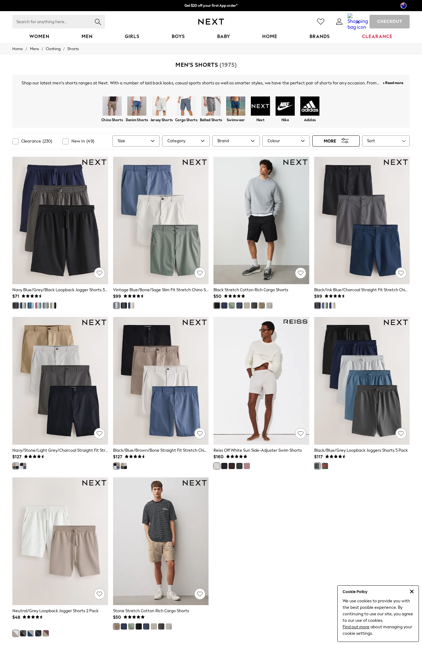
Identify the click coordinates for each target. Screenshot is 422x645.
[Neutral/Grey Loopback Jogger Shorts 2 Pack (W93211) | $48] (60, 541)
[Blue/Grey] (30, 633)
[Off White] (217, 466)
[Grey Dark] (254, 305)
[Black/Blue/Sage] (325, 305)
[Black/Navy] (38, 633)
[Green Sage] (232, 305)
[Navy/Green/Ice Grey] (23, 305)
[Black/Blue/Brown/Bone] (23, 466)
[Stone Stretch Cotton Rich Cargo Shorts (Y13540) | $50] (161, 541)
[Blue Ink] (224, 305)
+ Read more (393, 82)
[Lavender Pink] (247, 466)
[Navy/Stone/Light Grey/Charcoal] (16, 466)
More (330, 140)
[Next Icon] (211, 22)
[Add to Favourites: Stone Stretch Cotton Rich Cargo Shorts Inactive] (200, 594)
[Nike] (285, 106)
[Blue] (30, 305)
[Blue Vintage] (239, 305)
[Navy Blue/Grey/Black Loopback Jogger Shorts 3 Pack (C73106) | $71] (60, 220)
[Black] (217, 305)
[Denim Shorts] (136, 106)
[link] (339, 21)
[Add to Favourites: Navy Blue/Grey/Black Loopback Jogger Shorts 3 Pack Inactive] (99, 273)
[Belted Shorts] (211, 106)
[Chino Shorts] (112, 106)
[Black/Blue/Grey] (317, 466)
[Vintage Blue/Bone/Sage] (116, 305)
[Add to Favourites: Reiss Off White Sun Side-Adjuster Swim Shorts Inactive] (300, 433)
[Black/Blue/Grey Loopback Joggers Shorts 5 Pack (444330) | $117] (362, 381)
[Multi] (325, 466)
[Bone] (269, 305)
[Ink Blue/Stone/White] (131, 305)
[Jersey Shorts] (161, 106)
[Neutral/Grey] (16, 633)
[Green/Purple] (46, 633)
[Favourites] (320, 21)
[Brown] (247, 305)
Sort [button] (371, 140)
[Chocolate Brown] (232, 466)
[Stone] (262, 305)
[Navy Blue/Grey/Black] (16, 305)
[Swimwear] (235, 106)
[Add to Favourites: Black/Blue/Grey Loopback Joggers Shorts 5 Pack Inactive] (401, 433)
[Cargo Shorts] (186, 106)
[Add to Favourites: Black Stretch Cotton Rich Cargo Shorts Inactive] (300, 273)
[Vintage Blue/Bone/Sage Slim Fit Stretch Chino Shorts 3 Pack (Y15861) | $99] (161, 220)
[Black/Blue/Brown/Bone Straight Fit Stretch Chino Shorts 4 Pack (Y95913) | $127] (161, 381)
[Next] (260, 106)
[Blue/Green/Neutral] (46, 305)
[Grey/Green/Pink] (38, 305)
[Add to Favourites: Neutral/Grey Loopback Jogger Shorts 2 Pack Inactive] (99, 594)
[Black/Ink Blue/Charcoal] (124, 305)
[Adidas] (310, 106)
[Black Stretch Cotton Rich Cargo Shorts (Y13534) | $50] (261, 220)
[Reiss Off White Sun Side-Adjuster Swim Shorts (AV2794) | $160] (261, 381)
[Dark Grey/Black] (23, 633)
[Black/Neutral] (53, 305)
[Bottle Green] (239, 466)
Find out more (356, 627)
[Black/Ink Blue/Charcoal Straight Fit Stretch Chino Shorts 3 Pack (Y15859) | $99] (362, 220)
